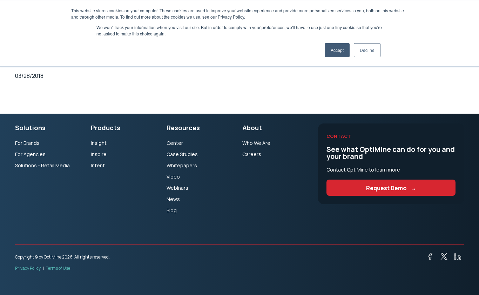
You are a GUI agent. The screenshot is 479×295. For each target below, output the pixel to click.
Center (175, 143)
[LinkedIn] (454, 258)
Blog (172, 210)
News (173, 199)
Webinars (177, 188)
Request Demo (391, 188)
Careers (251, 154)
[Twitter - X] (441, 258)
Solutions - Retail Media (42, 165)
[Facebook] (427, 258)
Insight (99, 143)
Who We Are (256, 143)
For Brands (27, 143)
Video (173, 176)
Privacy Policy (28, 268)
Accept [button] (337, 50)
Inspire (99, 154)
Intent (98, 165)
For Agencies (30, 154)
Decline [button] (367, 50)
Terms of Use (58, 268)
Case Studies (182, 154)
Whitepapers (182, 165)
